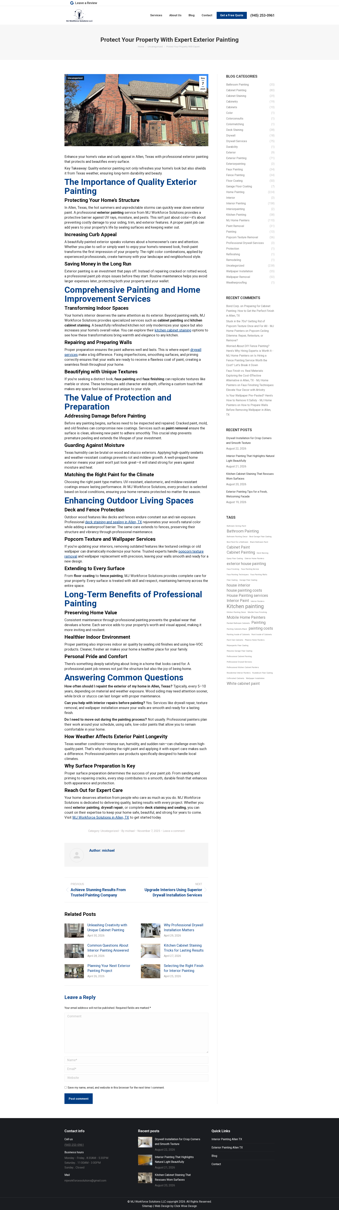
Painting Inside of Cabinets (238, 634)
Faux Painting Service (250, 569)
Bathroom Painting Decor (237, 536)
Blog (214, 1155)
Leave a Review (86, 3)
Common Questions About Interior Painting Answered (108, 947)
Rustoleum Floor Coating (262, 673)
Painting (258, 622)
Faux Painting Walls (258, 574)
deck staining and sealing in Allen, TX (113, 522)
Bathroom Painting (243, 531)
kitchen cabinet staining (173, 330)
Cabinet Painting (241, 552)
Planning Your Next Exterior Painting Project (108, 968)
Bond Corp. (233, 306)
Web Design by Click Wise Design (176, 1206)
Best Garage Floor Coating (260, 536)
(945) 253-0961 (262, 15)
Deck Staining (262, 553)
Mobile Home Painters (246, 617)
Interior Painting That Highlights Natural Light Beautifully (250, 458)
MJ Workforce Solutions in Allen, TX (100, 817)
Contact (216, 1164)
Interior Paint (238, 600)
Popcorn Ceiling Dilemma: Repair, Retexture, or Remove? (247, 335)
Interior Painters (257, 601)
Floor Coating (232, 580)
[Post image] (74, 930)
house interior (238, 585)
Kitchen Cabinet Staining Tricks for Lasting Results (184, 947)
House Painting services (247, 595)
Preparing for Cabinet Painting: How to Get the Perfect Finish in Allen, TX (250, 310)
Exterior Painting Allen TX (227, 1147)
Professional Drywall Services (239, 662)
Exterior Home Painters (254, 558)
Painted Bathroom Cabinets (238, 623)
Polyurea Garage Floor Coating (239, 651)
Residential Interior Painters (239, 673)
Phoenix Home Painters (254, 640)
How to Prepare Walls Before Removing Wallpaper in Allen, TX (248, 409)
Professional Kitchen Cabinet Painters (243, 667)
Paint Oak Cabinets (235, 640)
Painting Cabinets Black (237, 629)
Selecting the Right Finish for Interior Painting (183, 968)
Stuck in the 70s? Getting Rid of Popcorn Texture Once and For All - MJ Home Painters (250, 326)
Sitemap (147, 1206)
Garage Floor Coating (248, 580)
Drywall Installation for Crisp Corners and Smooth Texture (249, 440)
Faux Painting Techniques (238, 574)
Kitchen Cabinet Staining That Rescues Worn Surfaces (250, 476)
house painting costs (244, 590)
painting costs (261, 628)
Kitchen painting (245, 606)
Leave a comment (174, 831)
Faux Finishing (233, 569)
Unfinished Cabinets (235, 678)
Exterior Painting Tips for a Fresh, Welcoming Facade (246, 494)
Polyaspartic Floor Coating (237, 645)
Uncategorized (75, 78)
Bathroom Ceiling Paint (236, 526)
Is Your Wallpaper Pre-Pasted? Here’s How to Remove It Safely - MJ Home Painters (249, 400)
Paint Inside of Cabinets (261, 634)
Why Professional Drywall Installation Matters (183, 927)
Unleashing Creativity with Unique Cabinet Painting (107, 927)
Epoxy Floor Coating (235, 558)
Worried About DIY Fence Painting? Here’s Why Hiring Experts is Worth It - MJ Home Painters (249, 350)
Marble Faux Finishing (257, 612)
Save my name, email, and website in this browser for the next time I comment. (116, 1087)
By (128, 831)
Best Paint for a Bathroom (237, 542)
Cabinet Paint (238, 547)
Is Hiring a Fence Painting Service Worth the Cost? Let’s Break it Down (246, 360)
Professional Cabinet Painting (239, 656)
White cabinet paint (243, 683)
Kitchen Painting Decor (236, 612)
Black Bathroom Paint (259, 542)
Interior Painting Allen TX (227, 1139)
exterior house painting (246, 563)
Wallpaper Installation (255, 678)
